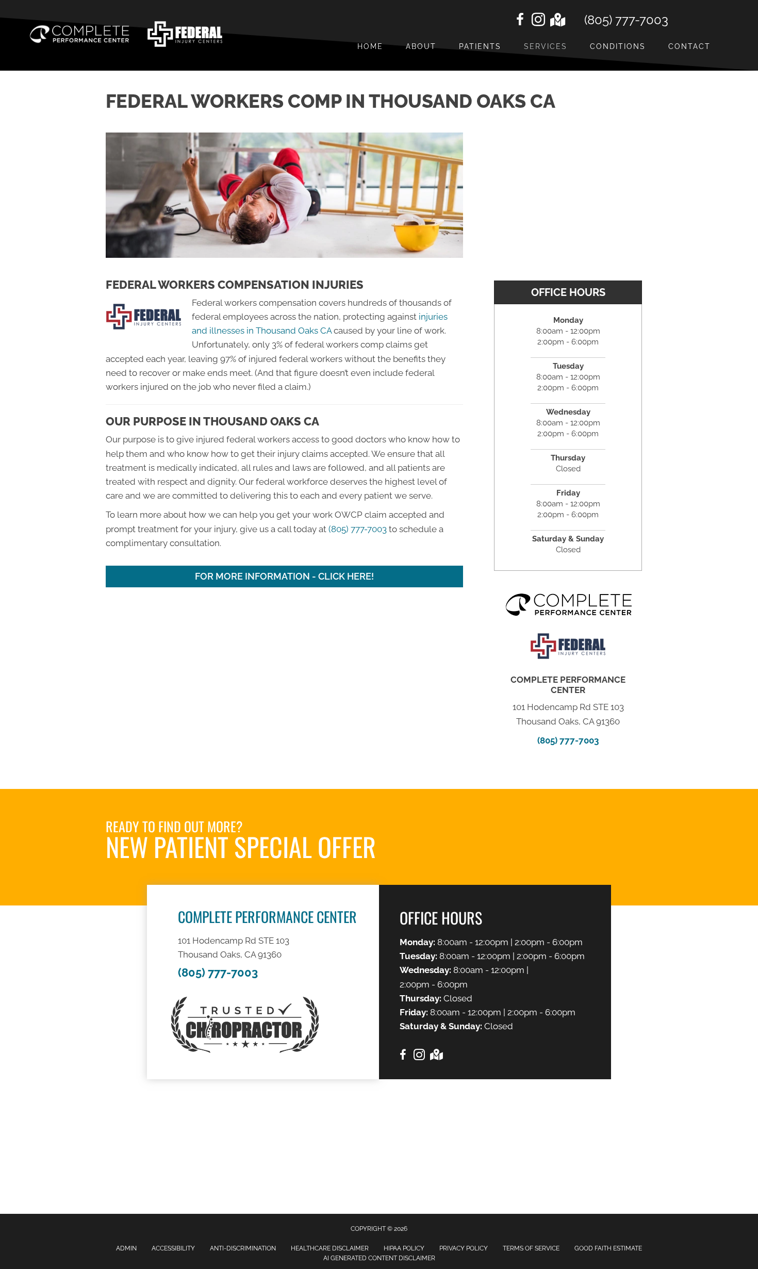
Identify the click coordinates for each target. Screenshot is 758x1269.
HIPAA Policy (404, 1248)
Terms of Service (531, 1248)
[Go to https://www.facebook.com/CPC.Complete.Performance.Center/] (519, 21)
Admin (126, 1248)
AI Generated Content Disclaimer (379, 1258)
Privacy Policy (463, 1248)
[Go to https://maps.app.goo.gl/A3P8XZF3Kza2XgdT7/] (557, 21)
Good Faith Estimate (608, 1248)
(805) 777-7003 (626, 19)
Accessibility (173, 1248)
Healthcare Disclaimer (330, 1248)
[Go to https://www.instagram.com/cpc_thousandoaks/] (538, 21)
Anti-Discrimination (243, 1248)
